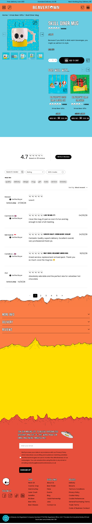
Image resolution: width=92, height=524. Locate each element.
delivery (17, 182)
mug (33, 182)
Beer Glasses (33, 505)
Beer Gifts (32, 502)
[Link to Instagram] (10, 496)
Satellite (31, 495)
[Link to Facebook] (4, 496)
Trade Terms (74, 505)
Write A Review (63, 157)
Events (49, 492)
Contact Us (51, 505)
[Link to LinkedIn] (22, 496)
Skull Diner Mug (32, 15)
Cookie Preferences (76, 498)
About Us (50, 483)
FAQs (49, 489)
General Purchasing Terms (79, 502)
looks (46, 182)
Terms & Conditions (76, 489)
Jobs (49, 502)
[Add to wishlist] (88, 60)
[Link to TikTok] (16, 496)
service (54, 182)
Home (5, 15)
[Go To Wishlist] (82, 7)
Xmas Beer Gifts (16, 15)
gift (39, 182)
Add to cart (74, 60)
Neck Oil (31, 483)
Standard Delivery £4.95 (41, 1)
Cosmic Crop (33, 486)
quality (8, 182)
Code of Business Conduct (79, 508)
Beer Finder (51, 486)
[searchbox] (12, 172)
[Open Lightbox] (35, 23)
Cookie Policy (74, 495)
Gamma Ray (33, 489)
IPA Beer (31, 498)
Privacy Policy (74, 492)
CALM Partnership (54, 498)
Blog (48, 495)
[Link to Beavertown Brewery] (46, 7)
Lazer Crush (32, 492)
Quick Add (64, 118)
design (25, 182)
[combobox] (35, 172)
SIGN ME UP (25, 470)
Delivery (72, 483)
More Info (51, 49)
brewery (63, 182)
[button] (5, 518)
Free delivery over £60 (10, 1)
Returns (72, 486)
